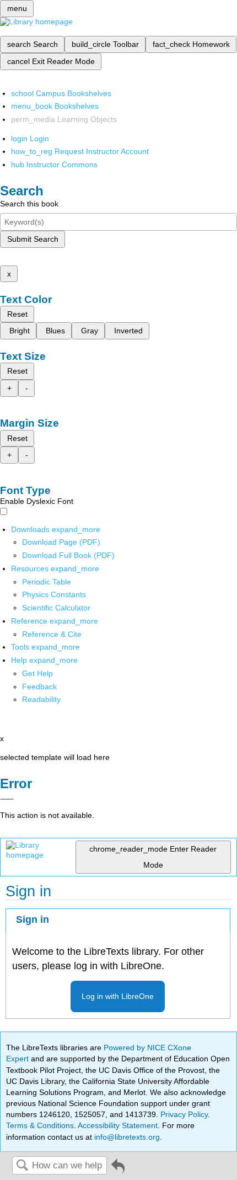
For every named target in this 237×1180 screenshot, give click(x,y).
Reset (17, 314)
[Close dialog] (7, 799)
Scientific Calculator (56, 607)
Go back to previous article (118, 1170)
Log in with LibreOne (118, 996)
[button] (39, 686)
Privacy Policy (184, 1114)
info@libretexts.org (126, 1137)
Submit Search (32, 239)
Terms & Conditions (40, 1125)
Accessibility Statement (118, 1125)
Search (22, 1165)
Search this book (29, 203)
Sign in (32, 919)
